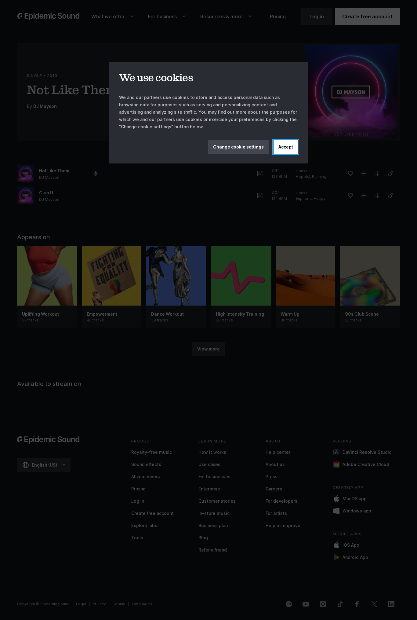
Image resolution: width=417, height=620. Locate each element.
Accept (285, 146)
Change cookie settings (238, 146)
